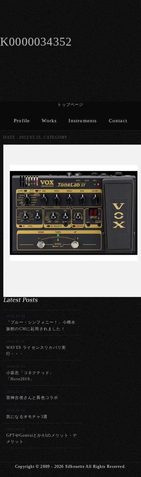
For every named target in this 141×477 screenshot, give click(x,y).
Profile (22, 120)
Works (49, 120)
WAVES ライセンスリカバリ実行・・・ (36, 348)
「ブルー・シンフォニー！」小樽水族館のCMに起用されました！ (40, 322)
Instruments (83, 120)
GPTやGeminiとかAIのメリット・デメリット (41, 435)
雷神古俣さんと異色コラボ (32, 395)
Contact (118, 120)
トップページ (70, 104)
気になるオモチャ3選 (27, 413)
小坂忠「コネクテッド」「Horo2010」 (30, 373)
